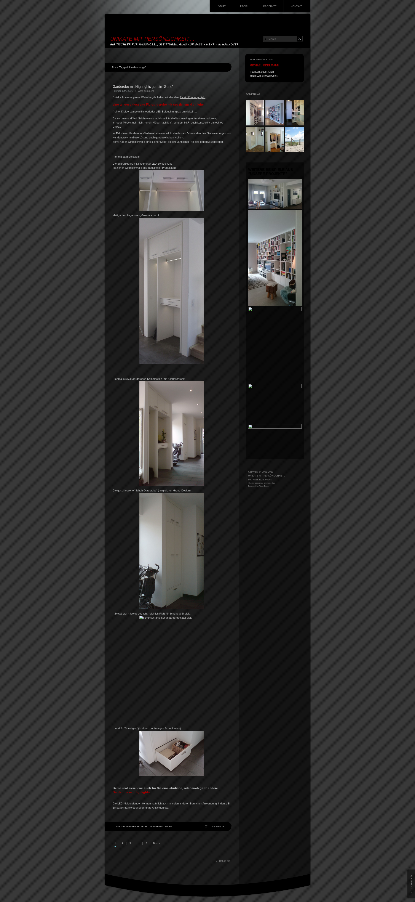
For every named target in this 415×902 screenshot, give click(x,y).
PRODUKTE (269, 6)
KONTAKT (296, 6)
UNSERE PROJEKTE (160, 826)
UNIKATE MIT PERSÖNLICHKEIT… (152, 39)
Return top (224, 861)
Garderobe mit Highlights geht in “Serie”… (145, 86)
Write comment (146, 91)
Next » (156, 843)
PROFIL (244, 6)
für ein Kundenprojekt (192, 97)
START (222, 6)
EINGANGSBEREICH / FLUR (131, 826)
